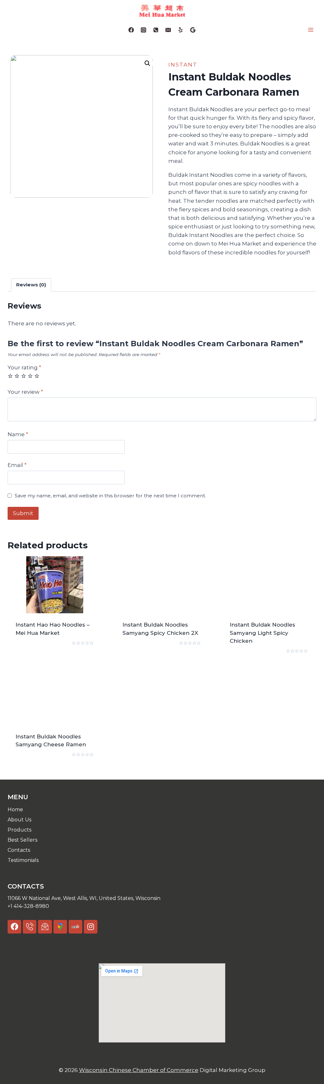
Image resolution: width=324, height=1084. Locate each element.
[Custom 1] (180, 29)
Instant (182, 64)
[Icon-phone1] (29, 927)
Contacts (19, 850)
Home (15, 810)
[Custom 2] (193, 29)
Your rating (24, 367)
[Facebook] (131, 29)
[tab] (31, 285)
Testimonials (23, 860)
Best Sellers (22, 840)
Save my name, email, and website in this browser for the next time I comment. (110, 496)
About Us (19, 820)
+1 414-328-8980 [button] (28, 906)
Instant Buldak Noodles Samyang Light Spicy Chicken (262, 633)
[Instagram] (143, 29)
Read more (30, 653)
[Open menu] (310, 30)
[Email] (168, 29)
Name (18, 434)
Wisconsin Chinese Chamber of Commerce (138, 1070)
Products (19, 830)
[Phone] (155, 29)
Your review (25, 392)
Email (17, 465)
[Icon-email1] (45, 927)
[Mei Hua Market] (162, 10)
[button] (162, 898)
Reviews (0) (31, 285)
